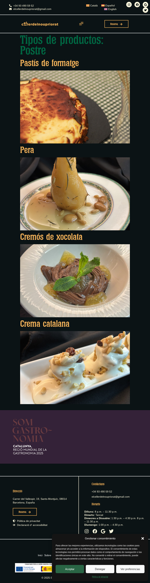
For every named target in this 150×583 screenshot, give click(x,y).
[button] (143, 538)
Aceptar (69, 569)
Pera (27, 150)
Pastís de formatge (49, 63)
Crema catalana (45, 324)
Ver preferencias (130, 569)
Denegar (100, 569)
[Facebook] (137, 4)
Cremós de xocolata (51, 237)
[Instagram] (129, 4)
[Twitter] (145, 10)
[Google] (145, 4)
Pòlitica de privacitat (100, 577)
